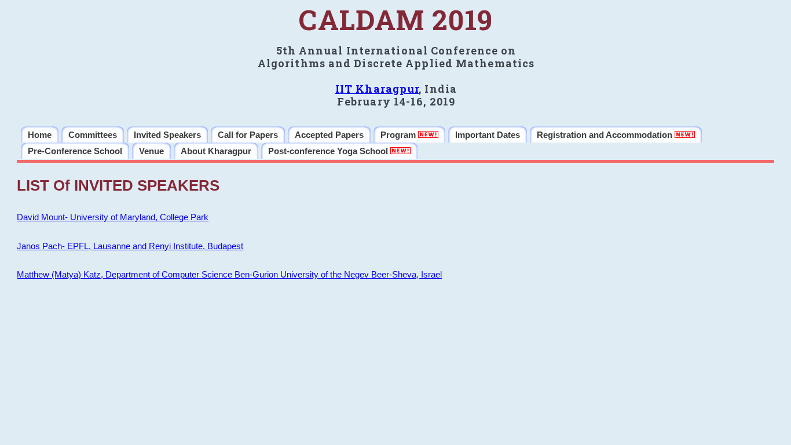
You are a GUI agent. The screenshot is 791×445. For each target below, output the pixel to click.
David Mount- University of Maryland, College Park (112, 217)
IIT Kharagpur (377, 89)
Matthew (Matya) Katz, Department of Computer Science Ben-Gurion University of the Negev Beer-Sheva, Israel (229, 274)
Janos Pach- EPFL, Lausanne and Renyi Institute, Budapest (130, 246)
